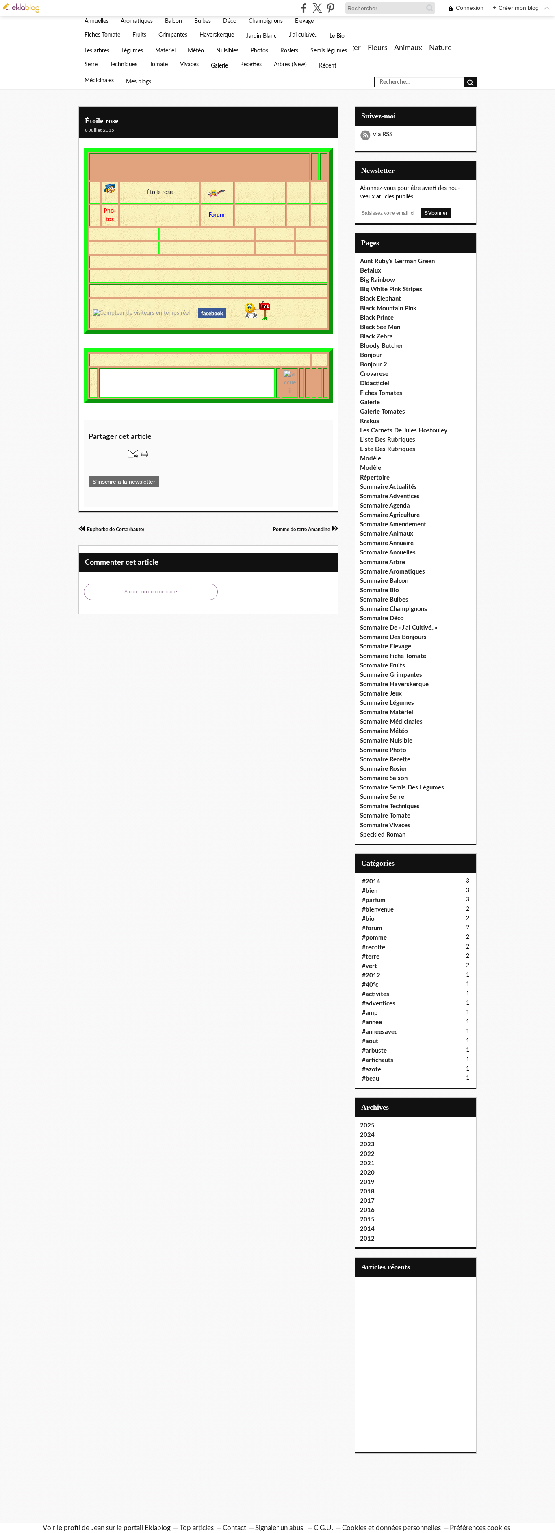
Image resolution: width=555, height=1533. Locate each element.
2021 (367, 1163)
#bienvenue (378, 910)
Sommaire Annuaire (387, 543)
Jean (97, 1527)
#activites (375, 994)
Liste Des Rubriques (387, 440)
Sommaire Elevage (385, 646)
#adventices (378, 1004)
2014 (367, 1229)
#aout (370, 1041)
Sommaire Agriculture (390, 515)
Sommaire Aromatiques (392, 572)
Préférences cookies (480, 1527)
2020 (367, 1173)
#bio (368, 919)
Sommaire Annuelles (388, 553)
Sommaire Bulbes (384, 600)
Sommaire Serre (382, 797)
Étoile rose (101, 121)
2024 (367, 1135)
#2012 (371, 976)
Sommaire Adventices (390, 496)
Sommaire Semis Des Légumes (402, 788)
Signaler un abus (280, 1527)
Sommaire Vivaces (385, 825)
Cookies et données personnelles (391, 1527)
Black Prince (377, 318)
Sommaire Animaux (386, 534)
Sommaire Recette (385, 760)
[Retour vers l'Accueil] (290, 383)
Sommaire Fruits (382, 666)
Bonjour (371, 355)
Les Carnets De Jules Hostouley (403, 430)
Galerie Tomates (382, 412)
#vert (369, 966)
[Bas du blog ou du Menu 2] (324, 167)
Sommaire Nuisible (386, 741)
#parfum (374, 900)
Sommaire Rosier (383, 769)
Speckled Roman (382, 835)
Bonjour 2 (373, 365)
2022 (367, 1154)
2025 (367, 1126)
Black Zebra (376, 337)
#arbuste (374, 1051)
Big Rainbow (377, 280)
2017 (367, 1201)
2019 (367, 1182)
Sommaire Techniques (390, 806)
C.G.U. (323, 1527)
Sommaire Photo (383, 750)
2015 (367, 1220)
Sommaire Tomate (385, 816)
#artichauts (377, 1060)
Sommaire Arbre (382, 562)
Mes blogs (138, 82)
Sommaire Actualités (388, 487)
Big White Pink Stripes (391, 289)
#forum (372, 928)
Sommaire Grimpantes (391, 675)
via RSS (382, 134)
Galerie (219, 66)
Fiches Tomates (381, 393)
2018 (367, 1191)
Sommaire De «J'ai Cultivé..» (399, 628)
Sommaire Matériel (386, 712)
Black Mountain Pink (388, 308)
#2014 (371, 882)
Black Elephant (380, 299)
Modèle (370, 459)
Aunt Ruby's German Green (397, 261)
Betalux (370, 271)
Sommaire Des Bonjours (393, 637)
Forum (217, 215)
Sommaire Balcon (384, 581)
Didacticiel (374, 383)
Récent (327, 66)
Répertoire (375, 478)
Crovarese (374, 374)
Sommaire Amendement (393, 524)
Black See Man (380, 327)
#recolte (373, 947)
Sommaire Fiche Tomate (393, 656)
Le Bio (337, 36)
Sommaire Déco (382, 618)
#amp (370, 1013)
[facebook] (304, 8)
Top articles (197, 1527)
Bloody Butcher (381, 346)
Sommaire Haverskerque (394, 684)
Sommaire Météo (384, 731)
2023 (367, 1144)
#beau (370, 1079)
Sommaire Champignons (393, 609)
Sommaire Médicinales (391, 722)
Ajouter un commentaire (150, 592)
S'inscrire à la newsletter (124, 481)
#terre (370, 957)
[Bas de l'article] (315, 167)
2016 (367, 1210)
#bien (369, 891)
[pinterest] (330, 8)
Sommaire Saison (384, 778)
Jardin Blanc (261, 36)
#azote (371, 1069)
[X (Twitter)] (317, 8)
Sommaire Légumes (387, 703)
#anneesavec (379, 1032)
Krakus (369, 421)
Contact (234, 1527)
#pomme (374, 938)
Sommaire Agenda (385, 506)
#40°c (370, 985)
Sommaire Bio (379, 590)
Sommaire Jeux (381, 694)
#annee (372, 1022)
